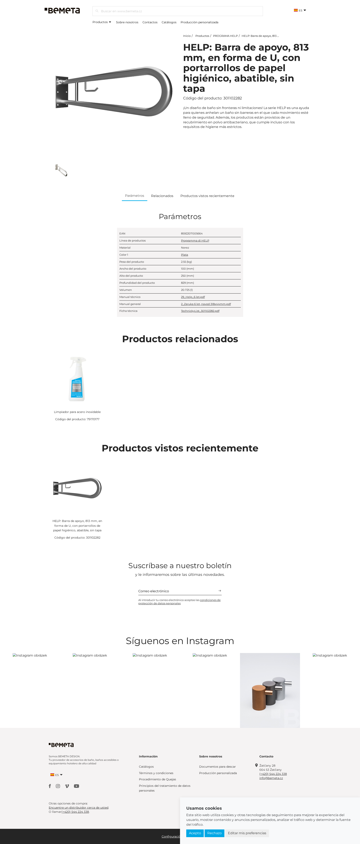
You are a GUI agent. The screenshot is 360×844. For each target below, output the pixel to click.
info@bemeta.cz (271, 778)
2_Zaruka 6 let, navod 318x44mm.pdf (206, 304)
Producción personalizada (199, 22)
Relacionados (162, 196)
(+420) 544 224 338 (273, 774)
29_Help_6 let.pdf (193, 297)
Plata (184, 254)
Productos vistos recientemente (207, 196)
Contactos (150, 22)
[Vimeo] (67, 786)
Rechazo (214, 833)
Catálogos (169, 22)
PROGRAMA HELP (225, 35)
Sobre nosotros (127, 22)
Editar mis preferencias (247, 833)
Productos (100, 22)
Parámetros (134, 196)
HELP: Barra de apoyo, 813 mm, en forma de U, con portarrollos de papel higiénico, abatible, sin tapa (77, 525)
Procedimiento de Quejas (157, 779)
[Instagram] (58, 786)
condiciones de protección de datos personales (179, 601)
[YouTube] (76, 786)
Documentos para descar (217, 766)
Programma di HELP (195, 240)
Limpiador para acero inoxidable (77, 412)
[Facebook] (50, 786)
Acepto (195, 833)
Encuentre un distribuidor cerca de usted (78, 807)
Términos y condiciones (156, 773)
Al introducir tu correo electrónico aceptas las (179, 601)
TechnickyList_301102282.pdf (200, 310)
